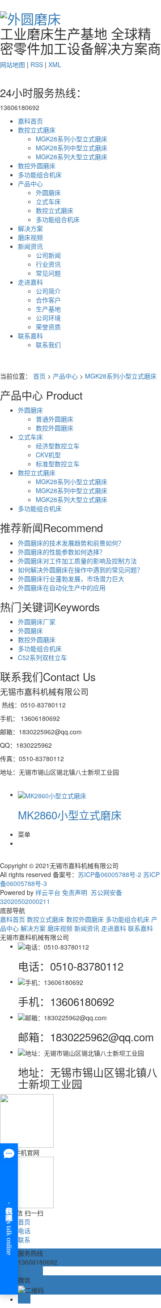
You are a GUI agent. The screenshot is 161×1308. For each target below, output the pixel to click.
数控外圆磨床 (36, 165)
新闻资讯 (30, 246)
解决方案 (30, 228)
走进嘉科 (30, 281)
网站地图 (12, 64)
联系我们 (48, 344)
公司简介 (48, 290)
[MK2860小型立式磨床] (52, 794)
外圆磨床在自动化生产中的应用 (62, 587)
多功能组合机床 (40, 174)
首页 (39, 375)
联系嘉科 (30, 335)
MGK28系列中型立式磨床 (71, 147)
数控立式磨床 (36, 129)
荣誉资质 (48, 326)
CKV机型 (48, 454)
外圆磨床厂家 (36, 621)
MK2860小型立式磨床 (70, 814)
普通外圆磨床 (54, 418)
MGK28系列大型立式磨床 (71, 156)
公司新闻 (48, 255)
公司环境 (48, 317)
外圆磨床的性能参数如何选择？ (62, 551)
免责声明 (74, 892)
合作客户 (48, 299)
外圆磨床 (48, 192)
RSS (36, 64)
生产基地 (48, 308)
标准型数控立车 (58, 463)
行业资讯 (48, 264)
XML (54, 64)
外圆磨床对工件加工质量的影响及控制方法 (77, 560)
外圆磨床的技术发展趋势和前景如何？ (71, 542)
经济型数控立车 (58, 445)
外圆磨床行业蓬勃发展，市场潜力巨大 (71, 578)
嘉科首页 (30, 120)
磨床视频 (30, 237)
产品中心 (30, 183)
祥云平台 (47, 892)
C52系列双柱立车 (42, 657)
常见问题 (48, 272)
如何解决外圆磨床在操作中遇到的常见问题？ (80, 569)
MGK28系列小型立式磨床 (71, 138)
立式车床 (48, 201)
